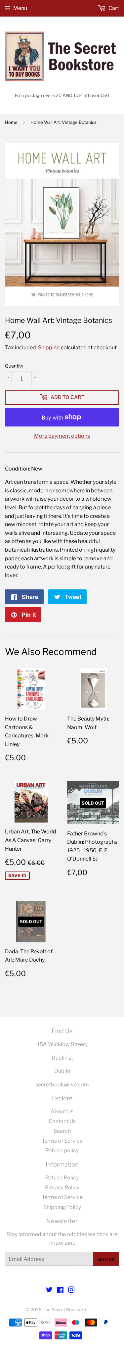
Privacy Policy (62, 1187)
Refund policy (62, 1150)
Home (11, 122)
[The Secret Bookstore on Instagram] (71, 1290)
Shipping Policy (62, 1207)
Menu (20, 8)
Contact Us (62, 1121)
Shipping (49, 347)
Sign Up (106, 1259)
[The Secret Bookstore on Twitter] (49, 1290)
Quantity (14, 366)
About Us (62, 1111)
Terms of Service (62, 1141)
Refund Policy (62, 1177)
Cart (113, 8)
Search (62, 1131)
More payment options (62, 436)
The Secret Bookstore (65, 1309)
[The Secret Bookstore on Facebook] (60, 1290)
